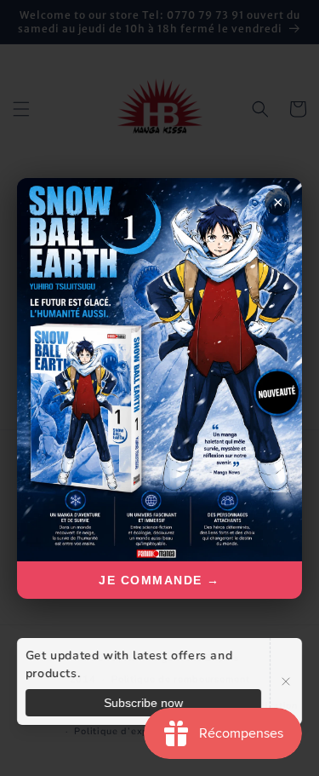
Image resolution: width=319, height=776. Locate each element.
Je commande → (159, 580)
